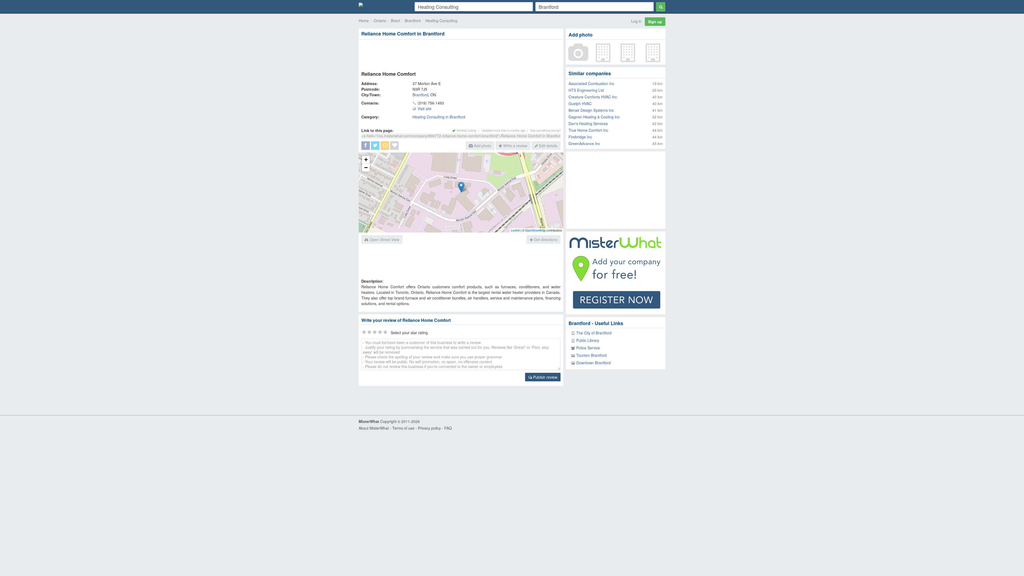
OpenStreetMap (535, 230)
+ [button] (366, 159)
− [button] (366, 167)
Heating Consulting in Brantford (439, 116)
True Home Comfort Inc (588, 130)
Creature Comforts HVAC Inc (593, 96)
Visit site (424, 108)
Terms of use (403, 428)
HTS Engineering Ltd (586, 90)
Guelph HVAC (580, 103)
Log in (636, 21)
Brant (395, 20)
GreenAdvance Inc (584, 143)
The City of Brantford (593, 332)
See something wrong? (545, 130)
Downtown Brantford (593, 362)
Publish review (544, 377)
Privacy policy (429, 428)
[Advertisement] (460, 54)
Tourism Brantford (591, 355)
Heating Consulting (441, 20)
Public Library (587, 340)
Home (364, 20)
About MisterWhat (374, 428)
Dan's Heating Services (588, 123)
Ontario (380, 20)
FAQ (448, 428)
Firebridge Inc (580, 136)
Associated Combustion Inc (591, 83)
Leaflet (515, 230)
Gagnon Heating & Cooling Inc (594, 116)
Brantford (413, 20)
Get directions (545, 239)
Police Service (588, 347)
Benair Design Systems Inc (591, 110)
